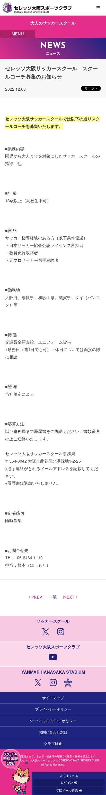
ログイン (67, 782)
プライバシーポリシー (53, 709)
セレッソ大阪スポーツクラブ (53, 8)
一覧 (53, 598)
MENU (98, 8)
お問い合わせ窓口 (53, 732)
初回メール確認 (67, 790)
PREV (36, 598)
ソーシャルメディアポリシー (53, 720)
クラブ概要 (53, 743)
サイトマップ (53, 697)
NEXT (69, 598)
